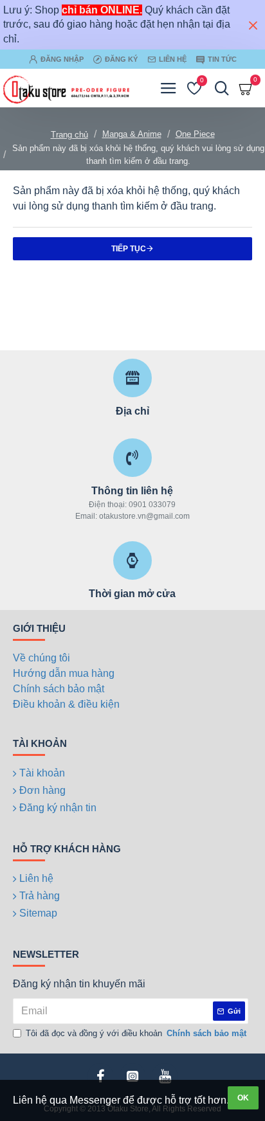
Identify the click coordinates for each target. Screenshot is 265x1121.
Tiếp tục (128, 248)
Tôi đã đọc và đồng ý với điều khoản (136, 1033)
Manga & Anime (131, 134)
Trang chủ (69, 134)
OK (243, 1097)
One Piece (195, 134)
